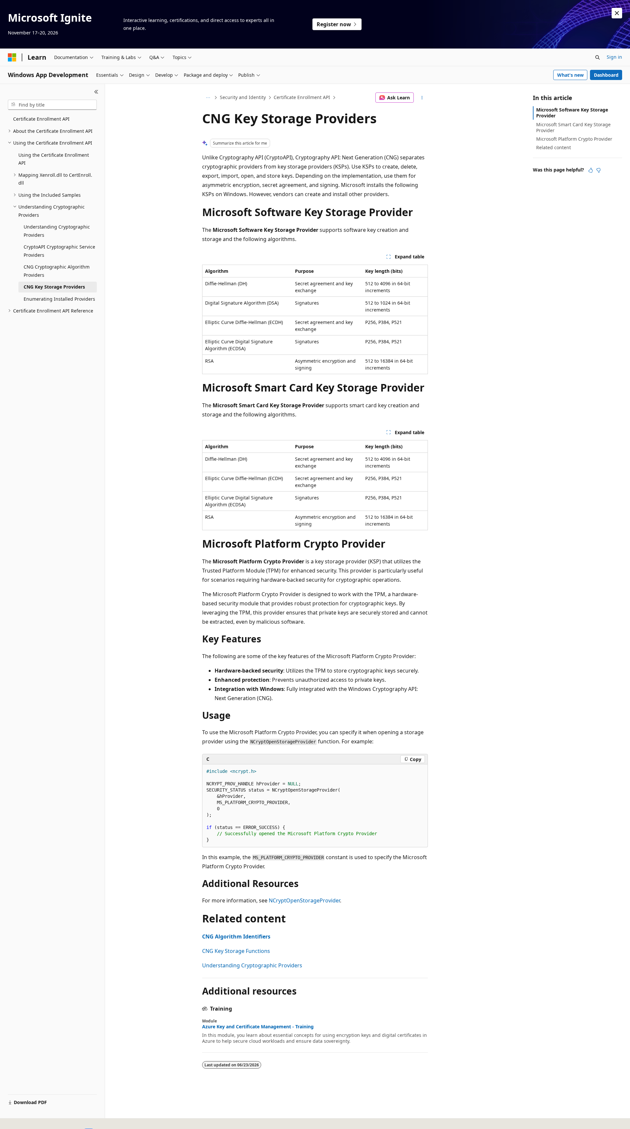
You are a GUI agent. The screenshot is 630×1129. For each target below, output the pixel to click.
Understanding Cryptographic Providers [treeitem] (57, 231)
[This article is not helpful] (598, 170)
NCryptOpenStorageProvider (304, 900)
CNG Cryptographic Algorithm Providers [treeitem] (57, 271)
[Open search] (597, 57)
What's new (570, 75)
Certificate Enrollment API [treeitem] (41, 119)
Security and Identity (243, 97)
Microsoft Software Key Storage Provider (572, 113)
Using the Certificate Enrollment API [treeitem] (53, 159)
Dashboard (606, 75)
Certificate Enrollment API (302, 97)
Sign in (614, 57)
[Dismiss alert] (617, 13)
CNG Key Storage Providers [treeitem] (54, 287)
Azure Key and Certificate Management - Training (258, 1027)
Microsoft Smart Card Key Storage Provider (573, 127)
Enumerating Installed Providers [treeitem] (59, 299)
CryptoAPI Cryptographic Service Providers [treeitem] (59, 251)
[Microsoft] (12, 57)
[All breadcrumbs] (208, 97)
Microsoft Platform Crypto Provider (574, 139)
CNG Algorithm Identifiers (236, 936)
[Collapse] (96, 92)
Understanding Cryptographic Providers (252, 965)
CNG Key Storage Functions (236, 951)
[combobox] (52, 105)
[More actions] (422, 97)
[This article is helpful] (591, 170)
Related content (553, 147)
